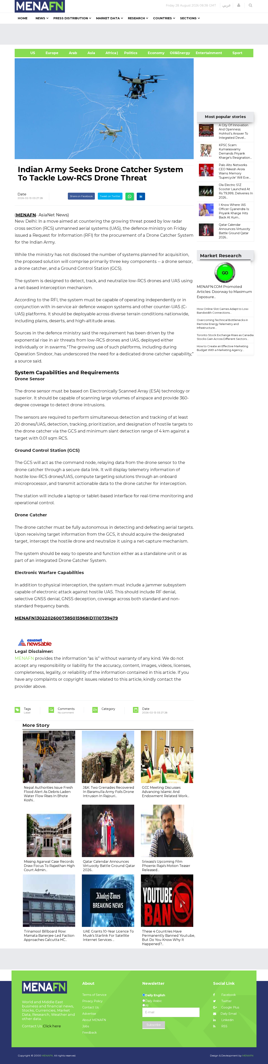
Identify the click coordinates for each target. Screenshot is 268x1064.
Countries (162, 18)
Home (22, 18)
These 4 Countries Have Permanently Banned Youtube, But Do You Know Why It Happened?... (168, 937)
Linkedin (227, 1020)
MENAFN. (47, 1055)
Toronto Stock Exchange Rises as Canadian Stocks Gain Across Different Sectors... (226, 337)
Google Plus (229, 1007)
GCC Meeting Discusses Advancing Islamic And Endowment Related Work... (165, 792)
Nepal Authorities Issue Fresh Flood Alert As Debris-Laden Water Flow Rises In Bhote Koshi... (48, 794)
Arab (73, 53)
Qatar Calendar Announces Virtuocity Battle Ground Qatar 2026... (109, 866)
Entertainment (202, 53)
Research (136, 18)
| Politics (130, 53)
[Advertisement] (135, 34)
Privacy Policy (92, 1001)
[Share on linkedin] (141, 196)
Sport (234, 53)
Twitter (226, 1001)
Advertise (89, 1014)
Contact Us (90, 1007)
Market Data (108, 18)
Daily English (155, 995)
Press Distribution (70, 18)
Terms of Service (94, 995)
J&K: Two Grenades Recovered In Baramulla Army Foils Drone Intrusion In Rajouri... (108, 792)
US (27, 53)
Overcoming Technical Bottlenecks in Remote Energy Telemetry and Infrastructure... (222, 323)
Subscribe (154, 1025)
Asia (91, 53)
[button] (238, 5)
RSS (223, 1026)
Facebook (228, 995)
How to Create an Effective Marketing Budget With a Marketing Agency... (222, 348)
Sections (188, 18)
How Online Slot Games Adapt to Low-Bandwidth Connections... (223, 310)
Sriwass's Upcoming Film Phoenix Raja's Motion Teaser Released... (166, 866)
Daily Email (228, 1014)
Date (22, 194)
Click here (52, 1026)
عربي (226, 5)
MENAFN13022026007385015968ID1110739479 (66, 618)
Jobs (85, 1026)
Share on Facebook (81, 196)
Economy (156, 53)
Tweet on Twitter (110, 196)
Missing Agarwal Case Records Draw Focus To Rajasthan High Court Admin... (49, 866)
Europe (52, 53)
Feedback (89, 1032)
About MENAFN (94, 1020)
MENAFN (26, 214)
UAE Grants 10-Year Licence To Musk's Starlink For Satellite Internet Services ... (108, 935)
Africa (110, 53)
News (40, 18)
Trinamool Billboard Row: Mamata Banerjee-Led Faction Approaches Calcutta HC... (49, 935)
